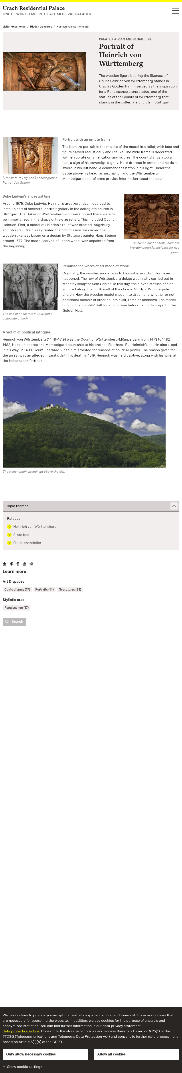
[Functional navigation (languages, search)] (175, 11)
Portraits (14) (44, 589)
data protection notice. (21, 1031)
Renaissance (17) (16, 607)
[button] (91, 506)
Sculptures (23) (70, 589)
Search (17, 621)
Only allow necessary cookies (31, 1054)
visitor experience (14, 26)
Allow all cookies (111, 1054)
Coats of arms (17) (17, 589)
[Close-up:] (91, 423)
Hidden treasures (41, 26)
